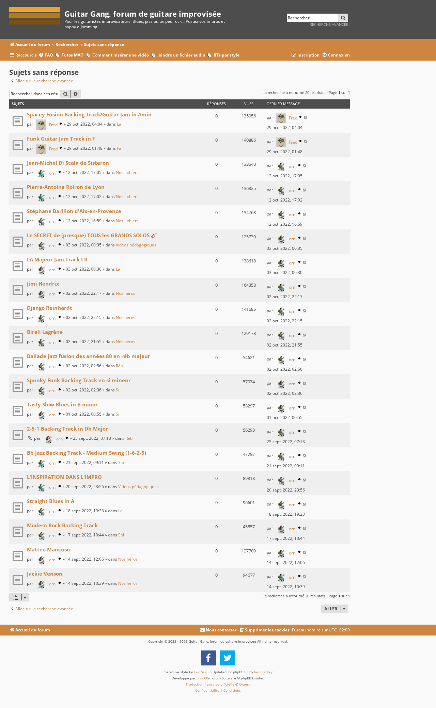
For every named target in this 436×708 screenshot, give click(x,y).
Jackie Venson (44, 573)
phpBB (202, 678)
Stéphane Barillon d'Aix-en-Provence (74, 211)
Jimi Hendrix (43, 283)
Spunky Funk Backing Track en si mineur (79, 380)
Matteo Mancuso (48, 549)
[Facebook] (208, 657)
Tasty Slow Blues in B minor (62, 404)
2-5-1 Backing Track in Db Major (67, 428)
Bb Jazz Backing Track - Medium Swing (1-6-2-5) (86, 452)
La (119, 124)
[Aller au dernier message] (305, 117)
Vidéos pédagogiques (136, 245)
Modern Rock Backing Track (62, 525)
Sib (121, 462)
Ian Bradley (263, 672)
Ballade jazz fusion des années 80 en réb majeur (88, 356)
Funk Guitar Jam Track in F (61, 138)
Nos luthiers (127, 172)
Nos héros (125, 293)
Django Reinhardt (49, 307)
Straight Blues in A (50, 501)
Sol (121, 535)
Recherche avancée (329, 24)
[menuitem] (45, 55)
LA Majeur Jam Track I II (57, 259)
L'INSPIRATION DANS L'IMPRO (64, 476)
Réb (119, 366)
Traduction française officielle (210, 684)
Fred (53, 125)
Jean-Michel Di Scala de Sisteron (68, 162)
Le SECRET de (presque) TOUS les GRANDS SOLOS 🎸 (92, 235)
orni (53, 173)
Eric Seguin (203, 672)
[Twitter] (227, 657)
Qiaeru (244, 684)
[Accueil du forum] (36, 14)
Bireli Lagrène (45, 331)
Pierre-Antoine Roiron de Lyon (66, 186)
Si (117, 390)
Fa (119, 148)
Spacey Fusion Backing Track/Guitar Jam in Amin (89, 114)
